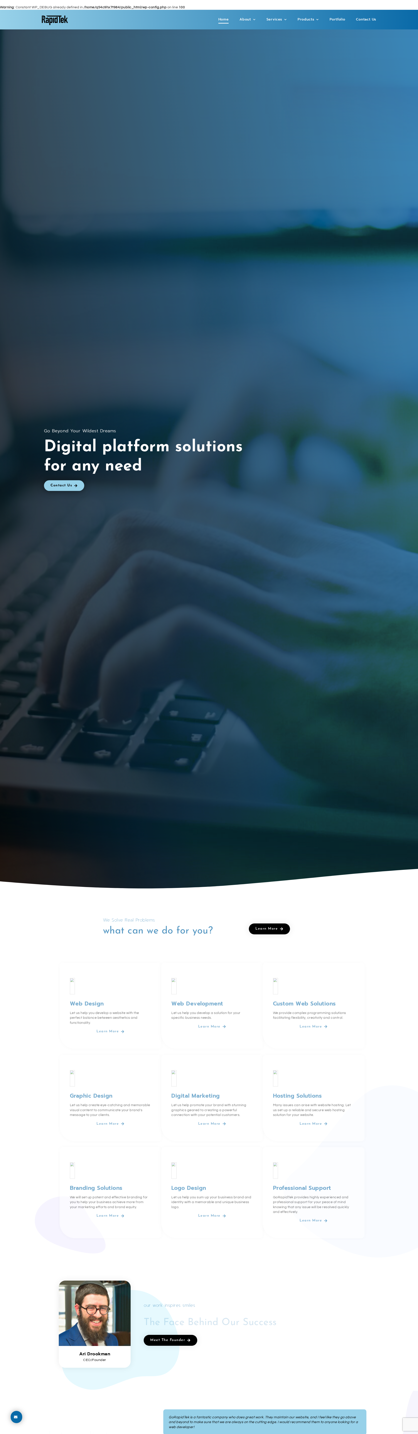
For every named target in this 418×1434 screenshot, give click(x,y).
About (245, 19)
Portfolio (337, 19)
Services (274, 19)
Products (306, 19)
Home (223, 19)
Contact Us (366, 19)
